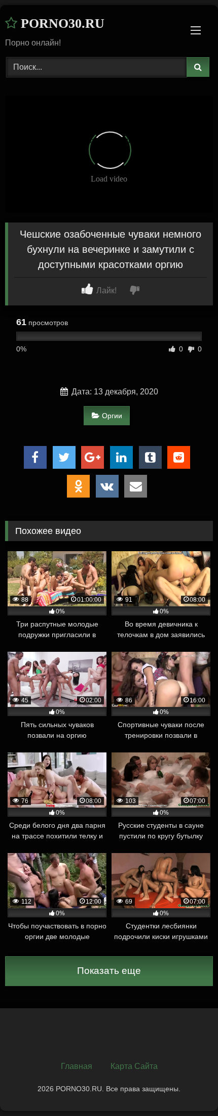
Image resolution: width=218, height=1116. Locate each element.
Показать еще (109, 970)
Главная (76, 1066)
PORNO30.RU (60, 23)
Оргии (112, 416)
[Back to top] (186, 1086)
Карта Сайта (134, 1066)
